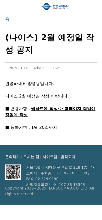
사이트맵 (50, 157)
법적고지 (68, 157)
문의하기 (12, 157)
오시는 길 (31, 157)
